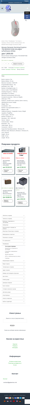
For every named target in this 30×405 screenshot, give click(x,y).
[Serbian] (7, 401)
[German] (20, 401)
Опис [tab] (3, 76)
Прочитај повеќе (6, 170)
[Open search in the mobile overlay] (1, 1)
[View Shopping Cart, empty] (27, 8)
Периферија (12, 41)
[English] (11, 401)
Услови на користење (15, 361)
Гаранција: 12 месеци (11, 69)
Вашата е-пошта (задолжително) (15, 318)
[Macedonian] (4, 401)
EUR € (26, 13)
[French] (17, 401)
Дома (3, 41)
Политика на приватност (15, 363)
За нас (15, 365)
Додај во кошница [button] (6, 201)
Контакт (5, 378)
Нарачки (15, 344)
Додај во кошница (17, 63)
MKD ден (26, 16)
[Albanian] (14, 401)
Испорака (15, 347)
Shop (6, 41)
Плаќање (15, 345)
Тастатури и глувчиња (19, 67)
